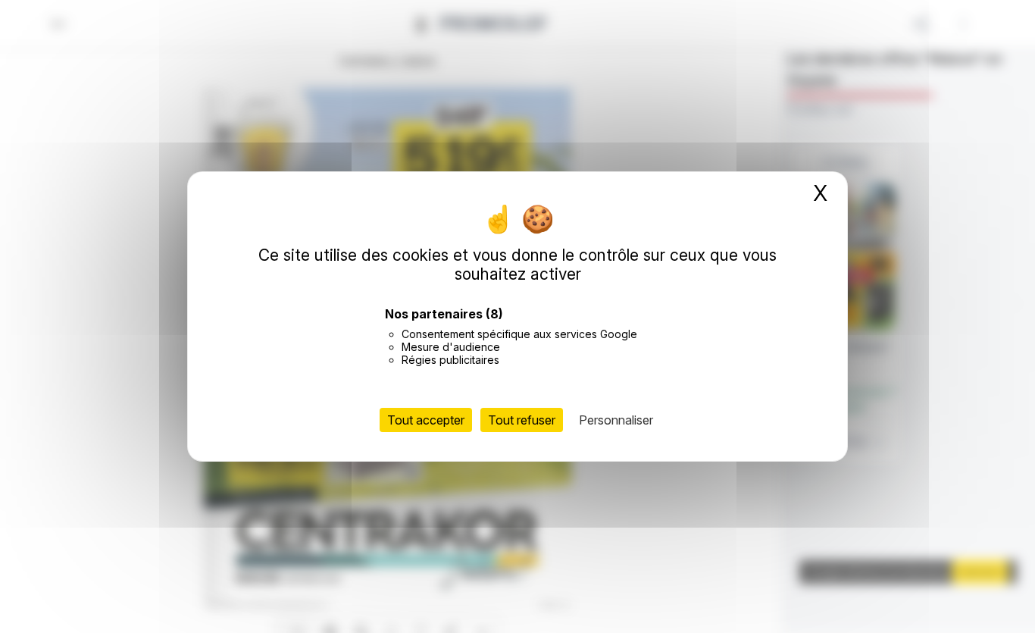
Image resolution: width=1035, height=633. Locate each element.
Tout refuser (521, 420)
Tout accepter (425, 420)
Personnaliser (616, 420)
